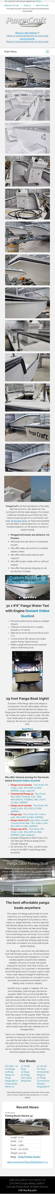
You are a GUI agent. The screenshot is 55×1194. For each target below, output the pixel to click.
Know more (27, 889)
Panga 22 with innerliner (26, 33)
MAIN (12, 1180)
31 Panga (25, 1072)
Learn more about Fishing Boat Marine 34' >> (27, 1162)
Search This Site (42, 5)
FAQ (18, 1180)
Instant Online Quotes (26, 780)
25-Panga (9, 1072)
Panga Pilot (26, 1081)
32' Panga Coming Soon (43, 1079)
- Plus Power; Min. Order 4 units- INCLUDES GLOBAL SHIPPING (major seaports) (30, 788)
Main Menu (10, 51)
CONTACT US (39, 1180)
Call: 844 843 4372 (27, 1190)
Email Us (27, 5)
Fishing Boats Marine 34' (11, 1085)
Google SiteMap (28, 1183)
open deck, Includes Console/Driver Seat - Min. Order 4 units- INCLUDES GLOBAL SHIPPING (30, 823)
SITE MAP (14, 1183)
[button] (8, 667)
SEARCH (41, 1183)
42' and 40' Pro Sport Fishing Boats (43, 1069)
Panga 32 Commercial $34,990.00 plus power (27, 42)
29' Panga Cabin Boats (26, 1076)
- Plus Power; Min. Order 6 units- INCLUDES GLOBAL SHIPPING (29, 808)
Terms (38, 1)
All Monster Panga (19, 521)
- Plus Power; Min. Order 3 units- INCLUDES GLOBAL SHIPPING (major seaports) (27, 832)
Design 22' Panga (10, 1076)
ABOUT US (26, 1180)
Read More (27, 729)
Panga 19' (41, 1075)
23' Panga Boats (25, 1067)
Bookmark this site (11, 5)
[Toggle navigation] (47, 51)
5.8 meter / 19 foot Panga (11, 1067)
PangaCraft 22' (11, 1081)
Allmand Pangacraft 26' (43, 1085)
